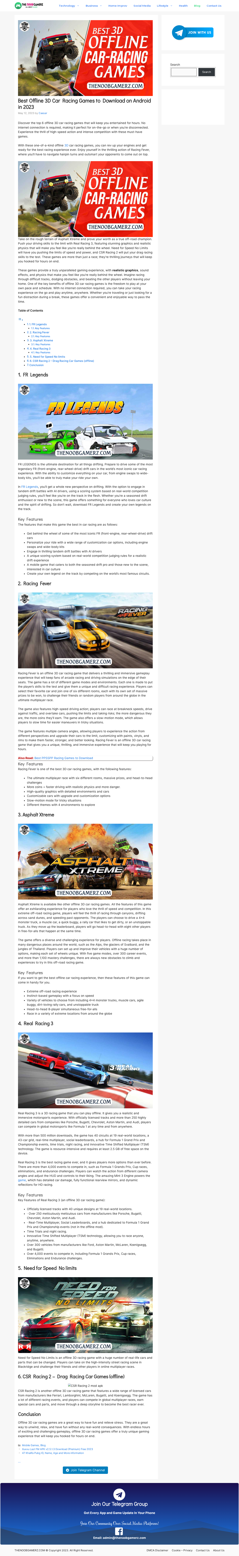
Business (92, 5)
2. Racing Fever (39, 332)
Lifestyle (162, 5)
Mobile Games (30, 1445)
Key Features (42, 328)
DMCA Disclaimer (157, 1550)
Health (183, 5)
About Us (218, 1550)
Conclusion (36, 365)
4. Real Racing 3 (40, 348)
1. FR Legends (38, 324)
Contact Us (214, 5)
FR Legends (29, 486)
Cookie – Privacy (182, 1550)
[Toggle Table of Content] (20, 320)
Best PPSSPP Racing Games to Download (63, 758)
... (19, 1461)
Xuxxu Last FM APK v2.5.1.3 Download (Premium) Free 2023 (57, 1449)
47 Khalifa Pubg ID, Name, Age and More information (53, 1452)
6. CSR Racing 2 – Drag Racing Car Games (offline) (62, 361)
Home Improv (117, 5)
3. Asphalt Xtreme (41, 340)
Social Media (142, 5)
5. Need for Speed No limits (47, 356)
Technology (67, 5)
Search (175, 64)
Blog (197, 5)
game (22, 1180)
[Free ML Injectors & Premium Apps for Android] (29, 5)
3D (66, 145)
